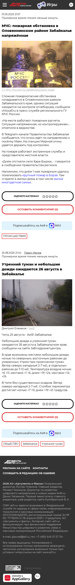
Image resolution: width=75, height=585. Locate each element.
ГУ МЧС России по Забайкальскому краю (28, 89)
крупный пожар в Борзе (40, 175)
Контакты (40, 468)
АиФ (32, 328)
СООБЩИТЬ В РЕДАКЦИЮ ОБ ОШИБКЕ (29, 473)
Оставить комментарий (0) (37, 209)
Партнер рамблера (33, 568)
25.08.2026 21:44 (11, 252)
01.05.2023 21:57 (11, 14)
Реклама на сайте (16, 468)
